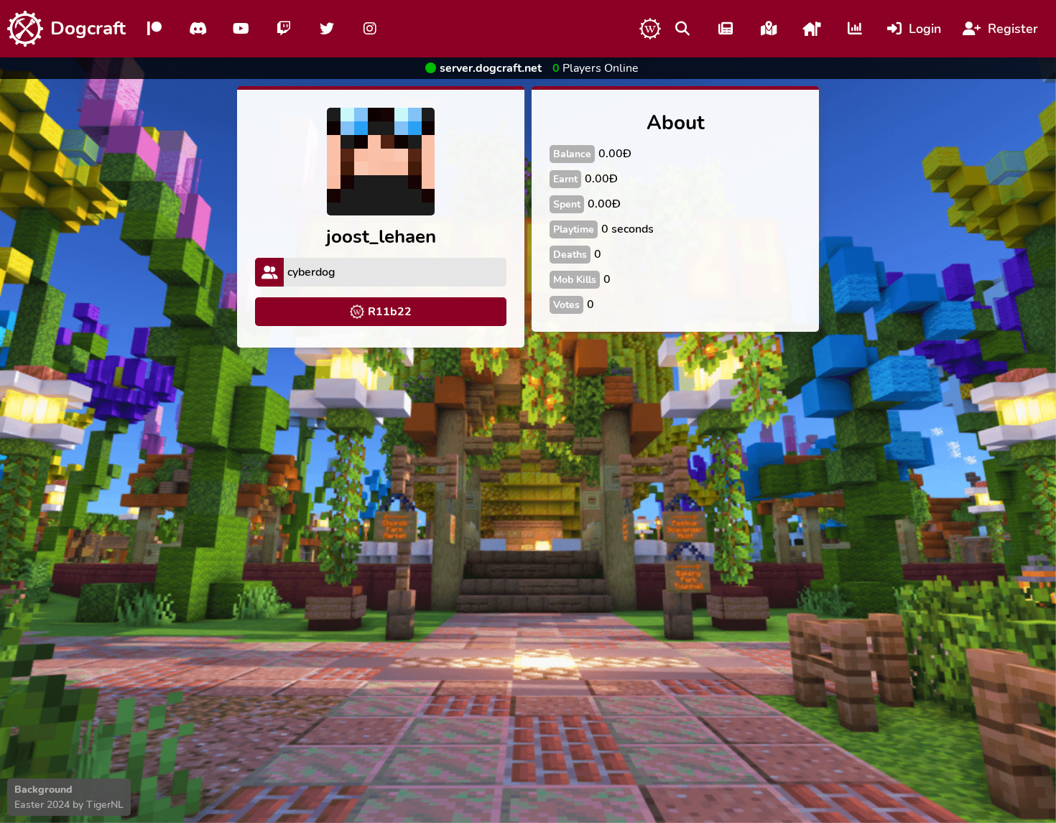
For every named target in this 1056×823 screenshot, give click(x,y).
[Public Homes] (812, 29)
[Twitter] (327, 29)
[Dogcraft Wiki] (650, 29)
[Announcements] (726, 29)
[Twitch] (284, 29)
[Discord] (198, 29)
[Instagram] (370, 29)
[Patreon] (154, 29)
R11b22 (390, 312)
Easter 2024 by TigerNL (69, 805)
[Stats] (855, 29)
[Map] (769, 29)
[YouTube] (241, 29)
